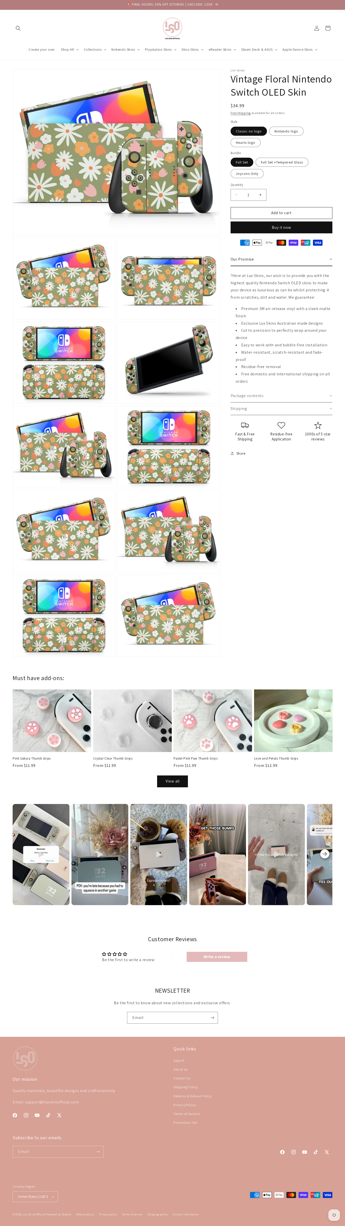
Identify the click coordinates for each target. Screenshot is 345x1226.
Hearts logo (245, 142)
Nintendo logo (286, 131)
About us (181, 1069)
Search (179, 1060)
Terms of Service (187, 1113)
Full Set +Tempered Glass (282, 162)
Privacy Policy (185, 1105)
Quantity (237, 185)
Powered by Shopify (58, 1214)
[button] (18, 28)
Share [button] (240, 453)
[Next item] (324, 854)
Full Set (242, 162)
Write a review (217, 956)
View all (173, 781)
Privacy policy (108, 1214)
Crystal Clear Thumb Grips (113, 759)
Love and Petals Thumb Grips (276, 759)
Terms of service (132, 1214)
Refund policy (85, 1214)
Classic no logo (249, 131)
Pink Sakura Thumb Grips (32, 759)
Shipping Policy (186, 1087)
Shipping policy (157, 1214)
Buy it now (281, 227)
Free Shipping (241, 113)
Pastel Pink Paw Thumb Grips (195, 759)
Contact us (182, 1078)
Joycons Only (247, 173)
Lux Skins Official (34, 1214)
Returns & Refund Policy (193, 1096)
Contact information (186, 1214)
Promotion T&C (186, 1122)
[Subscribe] (212, 1018)
